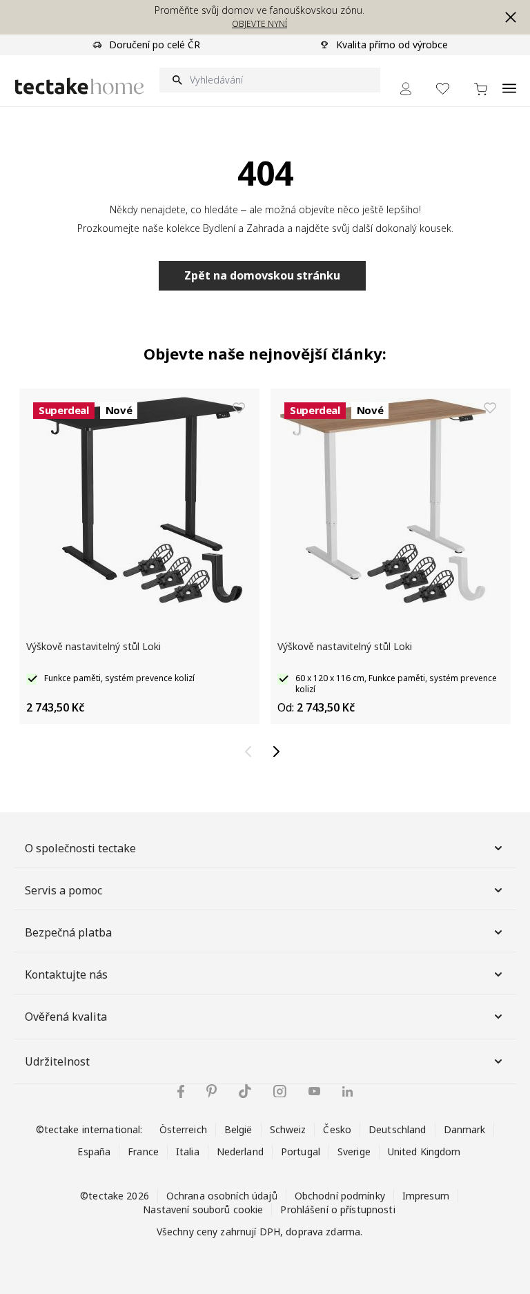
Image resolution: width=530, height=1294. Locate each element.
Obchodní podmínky (340, 1195)
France (143, 1151)
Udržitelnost (57, 1061)
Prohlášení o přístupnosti (337, 1209)
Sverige (354, 1151)
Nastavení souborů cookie (203, 1209)
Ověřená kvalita (66, 1016)
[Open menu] (509, 80)
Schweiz (288, 1129)
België (238, 1129)
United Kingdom (424, 1151)
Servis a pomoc (63, 890)
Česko (337, 1129)
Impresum (425, 1195)
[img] (180, 1091)
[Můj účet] (405, 88)
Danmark (465, 1129)
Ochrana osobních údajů (221, 1195)
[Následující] (279, 752)
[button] (510, 17)
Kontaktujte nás (66, 974)
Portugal (300, 1151)
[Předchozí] (251, 752)
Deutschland (397, 1129)
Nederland (240, 1151)
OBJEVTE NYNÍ (259, 24)
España (93, 1151)
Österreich (183, 1129)
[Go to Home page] (79, 86)
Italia (187, 1151)
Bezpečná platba (68, 932)
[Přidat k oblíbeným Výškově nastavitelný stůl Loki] (239, 407)
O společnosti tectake (80, 848)
